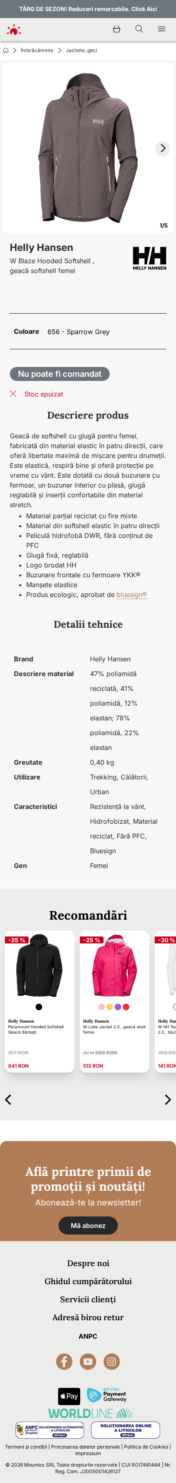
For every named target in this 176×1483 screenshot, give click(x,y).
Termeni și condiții (26, 1447)
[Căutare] (139, 29)
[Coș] (116, 29)
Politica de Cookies (146, 1447)
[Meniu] (161, 29)
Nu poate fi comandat (60, 374)
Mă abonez (88, 1225)
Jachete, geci (81, 50)
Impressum (88, 1453)
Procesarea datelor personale (85, 1447)
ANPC (88, 1336)
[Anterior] (8, 1098)
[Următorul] (168, 1098)
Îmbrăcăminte (37, 50)
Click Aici (144, 8)
